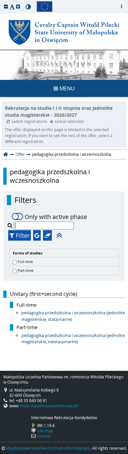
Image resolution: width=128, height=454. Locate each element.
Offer (20, 154)
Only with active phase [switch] (56, 217)
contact (44, 436)
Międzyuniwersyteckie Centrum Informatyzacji (48, 448)
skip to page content (1, 1)
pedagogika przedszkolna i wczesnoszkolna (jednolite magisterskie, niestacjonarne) (73, 338)
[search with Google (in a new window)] (37, 235)
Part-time (25, 270)
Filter (22, 235)
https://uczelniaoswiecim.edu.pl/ (49, 405)
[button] (6, 6)
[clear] (47, 235)
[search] (11, 225)
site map (45, 430)
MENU (66, 88)
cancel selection (69, 121)
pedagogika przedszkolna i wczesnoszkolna (50, 176)
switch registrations (29, 121)
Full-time (25, 261)
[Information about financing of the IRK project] (44, 6)
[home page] (5, 154)
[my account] (121, 6)
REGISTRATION (64, 64)
